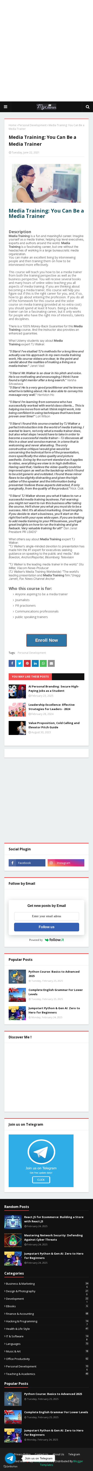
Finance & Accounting (47, 1314)
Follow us (47, 927)
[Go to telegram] (10, 1458)
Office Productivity (47, 1359)
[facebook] (27, 862)
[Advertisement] (46, 50)
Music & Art (47, 1351)
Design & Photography (47, 1291)
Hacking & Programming (47, 1321)
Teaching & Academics (47, 1374)
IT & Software (47, 1336)
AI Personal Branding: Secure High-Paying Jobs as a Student (54, 688)
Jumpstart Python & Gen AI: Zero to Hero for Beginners (54, 1010)
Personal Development (32, 125)
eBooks (47, 1306)
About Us (58, 1454)
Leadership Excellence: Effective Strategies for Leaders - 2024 (52, 707)
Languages (47, 1344)
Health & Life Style (47, 1329)
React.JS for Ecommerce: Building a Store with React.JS (53, 1219)
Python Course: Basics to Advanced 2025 (54, 974)
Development (47, 1299)
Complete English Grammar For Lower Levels (56, 992)
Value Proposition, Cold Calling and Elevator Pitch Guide (54, 725)
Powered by (36, 939)
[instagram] (66, 862)
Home (12, 125)
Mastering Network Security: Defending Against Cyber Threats (53, 1237)
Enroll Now (46, 640)
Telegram (74, 1454)
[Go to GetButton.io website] (10, 1466)
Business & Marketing (47, 1284)
